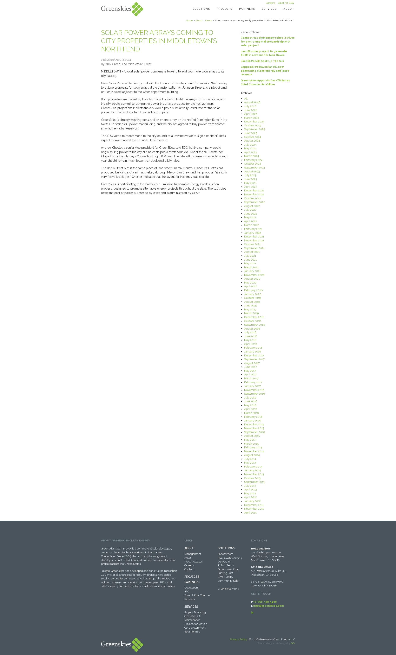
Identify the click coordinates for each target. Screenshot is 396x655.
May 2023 (250, 182)
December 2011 (254, 505)
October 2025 (252, 125)
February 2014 (253, 466)
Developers (191, 587)
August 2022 (252, 206)
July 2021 (250, 255)
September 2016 (254, 393)
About (289, 8)
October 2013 (252, 478)
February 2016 (253, 416)
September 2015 (254, 432)
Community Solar (228, 580)
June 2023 (250, 179)
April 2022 (250, 221)
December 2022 (254, 190)
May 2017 (250, 370)
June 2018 (250, 336)
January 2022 (252, 232)
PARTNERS (191, 582)
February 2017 (253, 382)
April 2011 (250, 512)
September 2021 (254, 248)
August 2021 (252, 251)
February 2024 (253, 159)
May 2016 (250, 405)
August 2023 (252, 171)
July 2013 (250, 485)
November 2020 (254, 274)
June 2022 (250, 213)
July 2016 (250, 397)
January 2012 (252, 501)
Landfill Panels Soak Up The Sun (262, 61)
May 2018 (250, 340)
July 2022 (250, 209)
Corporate (224, 561)
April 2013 (250, 489)
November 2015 (254, 428)
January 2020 (252, 294)
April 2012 (250, 497)
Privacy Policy (238, 639)
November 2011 (254, 508)
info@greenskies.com (268, 605)
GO (293, 643)
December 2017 (254, 355)
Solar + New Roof (228, 569)
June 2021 (250, 259)
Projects (224, 8)
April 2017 (250, 374)
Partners (247, 8)
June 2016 (250, 401)
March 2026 (251, 117)
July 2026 (250, 106)
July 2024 (250, 144)
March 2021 (251, 267)
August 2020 (252, 278)
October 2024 (252, 137)
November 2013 (254, 474)
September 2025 (254, 129)
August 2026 (252, 102)
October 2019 (252, 297)
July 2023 (250, 175)
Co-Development (194, 627)
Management (192, 553)
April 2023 (250, 186)
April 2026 (250, 113)
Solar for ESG (286, 2)
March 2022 (251, 225)
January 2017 (252, 386)
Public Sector (226, 565)
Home (189, 20)
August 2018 (252, 328)
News (208, 20)
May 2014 (250, 462)
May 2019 (250, 309)
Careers (270, 2)
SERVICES (191, 606)
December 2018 (254, 317)
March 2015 (251, 443)
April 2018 (250, 343)
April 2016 (250, 409)
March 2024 (251, 156)
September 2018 (254, 324)
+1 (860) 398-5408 (265, 601)
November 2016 (254, 390)
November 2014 (254, 451)
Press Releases (193, 561)
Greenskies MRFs (228, 588)
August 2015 (252, 435)
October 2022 (252, 198)
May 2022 (250, 217)
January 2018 (252, 351)
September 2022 (254, 202)
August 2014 (252, 455)
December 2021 (254, 236)
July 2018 (250, 332)
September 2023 (254, 167)
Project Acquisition (195, 623)
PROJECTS (191, 576)
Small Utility (225, 576)
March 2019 (251, 313)
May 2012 (250, 493)
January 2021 (252, 271)
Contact (189, 569)
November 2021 (254, 240)
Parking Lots (225, 572)
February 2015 (253, 447)
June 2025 (250, 133)
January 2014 (252, 470)
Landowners (225, 553)
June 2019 (250, 305)
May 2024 (250, 148)
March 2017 (251, 378)
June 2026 (250, 110)
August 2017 (252, 363)
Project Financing (195, 612)
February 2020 (253, 290)
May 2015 (250, 439)
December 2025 (254, 121)
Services (269, 8)
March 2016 (251, 412)
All (246, 98)
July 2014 (250, 458)
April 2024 (250, 152)
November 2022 (254, 194)
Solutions (201, 8)
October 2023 (252, 163)
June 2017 (250, 366)
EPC (186, 591)
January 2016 (252, 420)
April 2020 (250, 286)
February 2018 (253, 347)
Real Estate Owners (230, 557)
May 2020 (250, 282)
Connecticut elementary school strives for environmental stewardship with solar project (268, 41)
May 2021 (250, 263)
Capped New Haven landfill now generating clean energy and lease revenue (265, 70)
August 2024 (252, 140)
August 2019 (252, 301)
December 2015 (254, 424)
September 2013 (254, 481)
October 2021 (252, 244)
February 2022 (253, 228)
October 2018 (252, 321)
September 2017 (254, 359)
